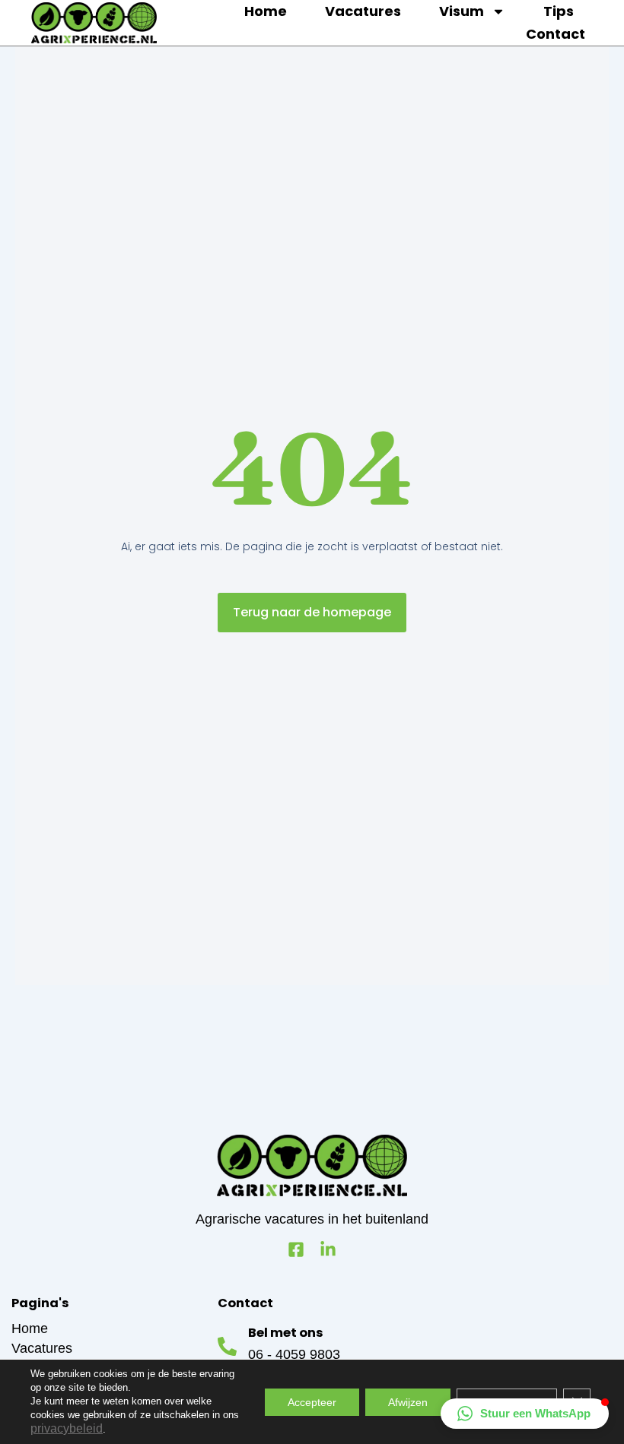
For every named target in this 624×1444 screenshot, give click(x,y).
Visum (461, 11)
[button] (525, 1413)
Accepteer (312, 1402)
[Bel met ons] (227, 1346)
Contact (555, 33)
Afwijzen (408, 1402)
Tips (558, 11)
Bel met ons (285, 1332)
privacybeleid (66, 1428)
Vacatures (363, 11)
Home (265, 11)
